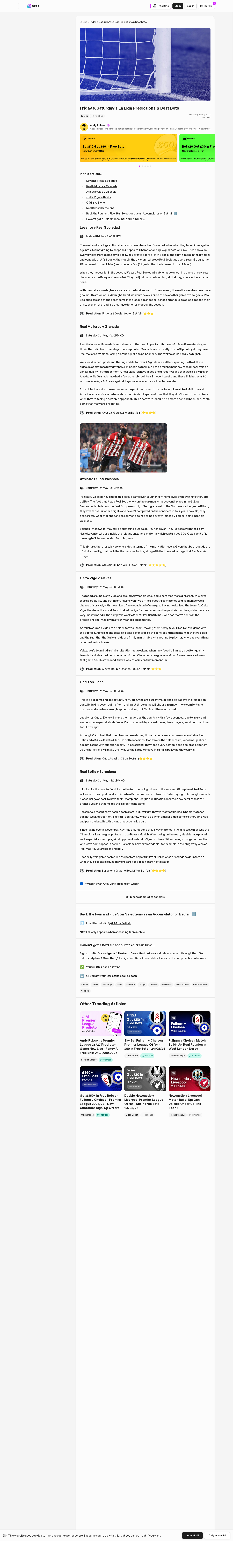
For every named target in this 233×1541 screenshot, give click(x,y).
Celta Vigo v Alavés (98, 197)
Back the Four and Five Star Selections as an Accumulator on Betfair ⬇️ (131, 213)
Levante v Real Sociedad (101, 180)
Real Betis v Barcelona (100, 208)
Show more (204, 128)
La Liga (83, 21)
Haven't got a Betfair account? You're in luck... (115, 219)
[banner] (128, 148)
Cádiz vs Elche (95, 202)
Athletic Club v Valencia (101, 191)
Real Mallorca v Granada (101, 186)
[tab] (142, 166)
